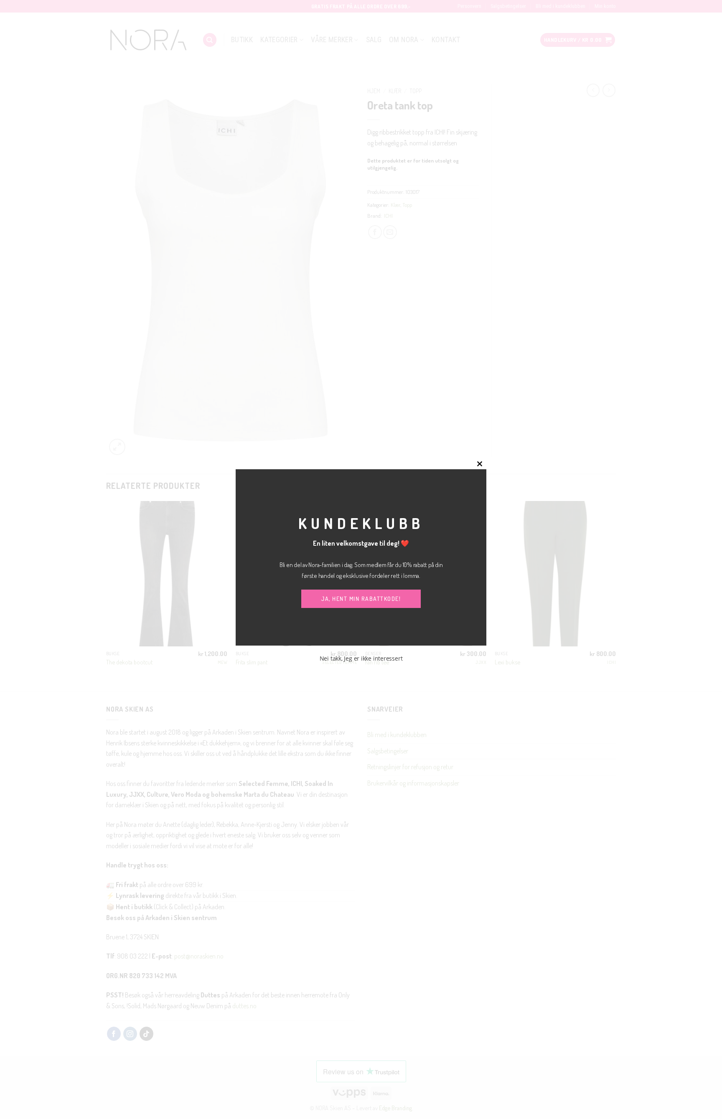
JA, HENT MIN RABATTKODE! (361, 598)
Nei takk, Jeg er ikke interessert (361, 658)
